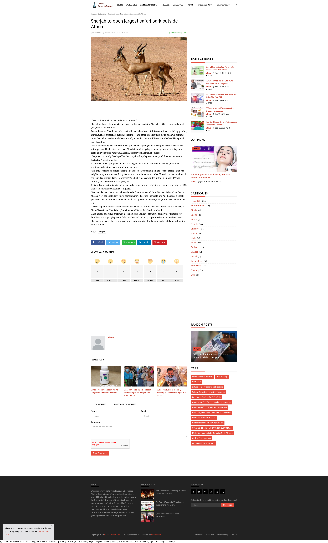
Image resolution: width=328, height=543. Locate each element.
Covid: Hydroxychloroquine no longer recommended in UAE (104, 391)
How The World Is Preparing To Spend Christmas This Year (171, 492)
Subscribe (227, 505)
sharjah (102, 232)
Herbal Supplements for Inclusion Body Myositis (212, 433)
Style (193, 238)
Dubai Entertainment (113, 535)
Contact (233, 535)
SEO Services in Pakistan (202, 377)
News (191, 5)
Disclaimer (209, 535)
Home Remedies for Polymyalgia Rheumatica (211, 402)
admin (111, 337)
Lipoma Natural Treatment (203, 443)
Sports (194, 215)
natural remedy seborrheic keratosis (207, 387)
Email (143, 411)
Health (166, 5)
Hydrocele (196, 382)
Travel (194, 233)
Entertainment (148, 5)
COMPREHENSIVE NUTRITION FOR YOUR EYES (212, 428)
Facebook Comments (125, 404)
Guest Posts (223, 5)
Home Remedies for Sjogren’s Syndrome (209, 407)
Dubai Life (131, 5)
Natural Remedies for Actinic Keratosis (208, 392)
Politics (194, 252)
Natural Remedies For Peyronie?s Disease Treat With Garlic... (220, 68)
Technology (205, 5)
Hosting (195, 270)
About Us (199, 535)
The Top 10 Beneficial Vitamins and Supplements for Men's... (170, 503)
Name (94, 411)
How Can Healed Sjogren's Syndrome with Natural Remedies (221, 123)
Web (193, 275)
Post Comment (100, 453)
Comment (95, 422)
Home (120, 5)
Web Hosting (222, 377)
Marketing (196, 266)
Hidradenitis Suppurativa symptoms (207, 423)
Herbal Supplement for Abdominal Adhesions (211, 413)
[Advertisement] (139, 107)
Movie (194, 210)
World (194, 256)
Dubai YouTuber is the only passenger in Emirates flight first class (171, 393)
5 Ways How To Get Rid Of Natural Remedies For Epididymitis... (219, 82)
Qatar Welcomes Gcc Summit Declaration (167, 515)
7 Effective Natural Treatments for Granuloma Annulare (220, 109)
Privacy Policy (222, 535)
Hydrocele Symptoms (201, 438)
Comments (100, 404)
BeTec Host (156, 535)
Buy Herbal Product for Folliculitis (206, 397)
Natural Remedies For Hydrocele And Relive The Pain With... (221, 96)
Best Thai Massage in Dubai (204, 418)
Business (195, 247)
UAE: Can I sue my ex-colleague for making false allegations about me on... (138, 393)
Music (194, 219)
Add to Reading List (178, 33)
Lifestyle (178, 5)
